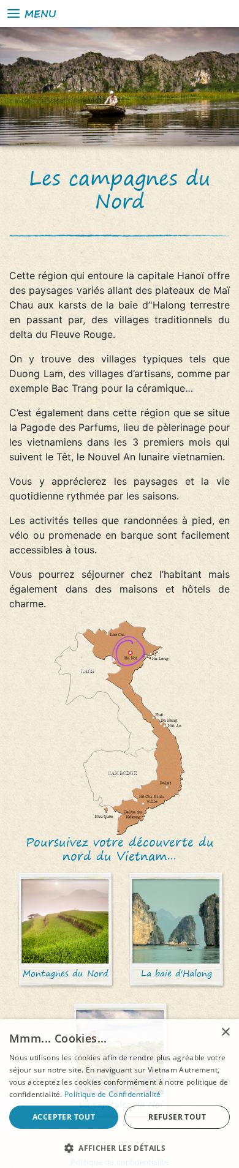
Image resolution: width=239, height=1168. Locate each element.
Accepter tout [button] (63, 1117)
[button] (119, 1148)
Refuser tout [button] (177, 1117)
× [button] (225, 1032)
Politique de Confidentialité (112, 1094)
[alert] (119, 1093)
